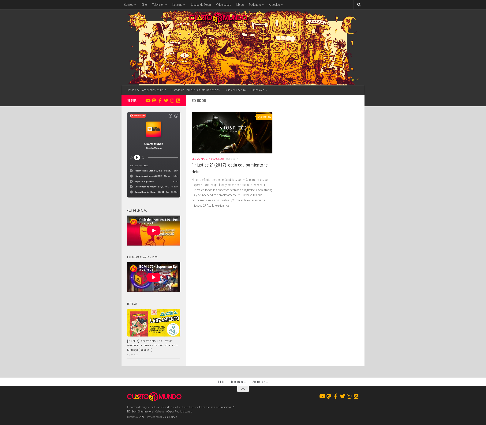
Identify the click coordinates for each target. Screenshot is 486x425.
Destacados (199, 158)
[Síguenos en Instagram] (172, 100)
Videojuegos (223, 4)
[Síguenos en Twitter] (166, 100)
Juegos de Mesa (200, 4)
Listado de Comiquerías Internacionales (195, 90)
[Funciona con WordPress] (143, 417)
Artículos (274, 4)
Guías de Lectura (235, 90)
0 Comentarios (264, 116)
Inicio (221, 382)
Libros (240, 4)
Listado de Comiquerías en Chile (146, 90)
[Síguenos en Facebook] (160, 100)
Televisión (158, 4)
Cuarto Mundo (162, 407)
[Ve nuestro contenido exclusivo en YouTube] (147, 100)
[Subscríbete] (178, 100)
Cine (144, 4)
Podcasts (255, 4)
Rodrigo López (183, 411)
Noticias (177, 4)
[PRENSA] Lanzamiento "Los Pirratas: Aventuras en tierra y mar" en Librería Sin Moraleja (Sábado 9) (152, 345)
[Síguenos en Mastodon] (153, 100)
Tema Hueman (169, 417)
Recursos (237, 382)
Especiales (257, 90)
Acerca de (258, 382)
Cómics (128, 4)
